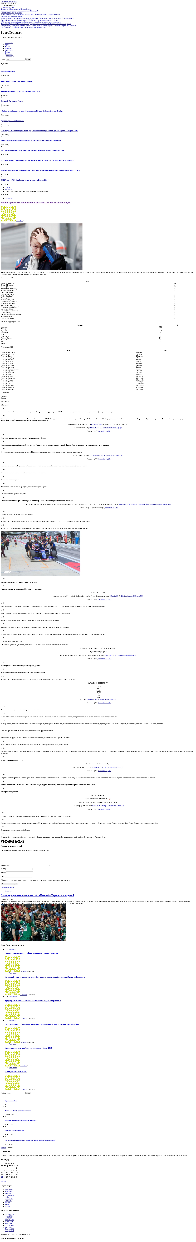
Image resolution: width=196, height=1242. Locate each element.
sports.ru (3, 1148)
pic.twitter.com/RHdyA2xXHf (133, 596)
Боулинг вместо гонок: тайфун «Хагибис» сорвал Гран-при (31, 953)
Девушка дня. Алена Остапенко (12, 16)
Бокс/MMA (9, 50)
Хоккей (7, 46)
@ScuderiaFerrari (96, 424)
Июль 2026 (9, 1216)
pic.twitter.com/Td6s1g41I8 (127, 655)
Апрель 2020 (9, 1225)
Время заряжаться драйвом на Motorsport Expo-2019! (28, 1048)
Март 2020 (8, 1227)
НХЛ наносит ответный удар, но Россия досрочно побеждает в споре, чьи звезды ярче (31, 22)
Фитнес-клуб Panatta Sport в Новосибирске (16, 9)
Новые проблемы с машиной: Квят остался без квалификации (35, 202)
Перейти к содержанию (9, 2)
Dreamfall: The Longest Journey (11, 13)
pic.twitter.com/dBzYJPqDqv (112, 427)
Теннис (7, 52)
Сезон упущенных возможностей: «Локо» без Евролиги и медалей (37, 895)
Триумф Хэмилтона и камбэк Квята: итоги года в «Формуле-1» (33, 1001)
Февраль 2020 (9, 1229)
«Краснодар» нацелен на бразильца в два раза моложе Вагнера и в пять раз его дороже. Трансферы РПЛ (37, 18)
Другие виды (9, 56)
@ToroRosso (133, 504)
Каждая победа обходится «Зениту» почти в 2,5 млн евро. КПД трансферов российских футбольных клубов (38, 25)
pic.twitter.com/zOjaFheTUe (114, 806)
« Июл (3, 1181)
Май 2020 (8, 1223)
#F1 (101, 427)
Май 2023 (8, 1218)
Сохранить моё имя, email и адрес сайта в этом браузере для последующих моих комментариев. (36, 880)
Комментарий (5, 865)
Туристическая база (7, 7)
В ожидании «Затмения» (16, 1072)
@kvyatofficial (123, 504)
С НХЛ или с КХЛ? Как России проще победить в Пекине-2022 (23, 27)
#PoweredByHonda (144, 504)
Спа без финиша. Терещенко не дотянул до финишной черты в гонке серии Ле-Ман (42, 1024)
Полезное (8, 1201)
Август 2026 (9, 1214)
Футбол (7, 45)
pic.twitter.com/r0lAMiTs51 (107, 699)
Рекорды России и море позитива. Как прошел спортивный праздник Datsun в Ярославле (45, 977)
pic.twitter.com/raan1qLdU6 (114, 767)
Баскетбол (8, 48)
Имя (3, 869)
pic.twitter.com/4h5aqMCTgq (113, 455)
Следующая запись (7, 887)
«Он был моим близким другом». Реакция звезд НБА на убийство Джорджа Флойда (30, 14)
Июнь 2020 (9, 1221)
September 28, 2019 (104, 431)
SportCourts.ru (11, 32)
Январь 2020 (9, 1231)
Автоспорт (8, 54)
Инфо (7, 1197)
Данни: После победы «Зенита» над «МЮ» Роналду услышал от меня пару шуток (29, 20)
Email (3, 872)
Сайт (2, 876)
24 (2, 1177)
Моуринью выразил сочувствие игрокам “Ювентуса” (19, 11)
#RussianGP (93, 427)
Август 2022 (9, 1220)
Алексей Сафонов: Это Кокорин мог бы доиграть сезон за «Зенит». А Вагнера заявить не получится (36, 24)
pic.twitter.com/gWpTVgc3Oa (161, 504)
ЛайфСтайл (9, 43)
